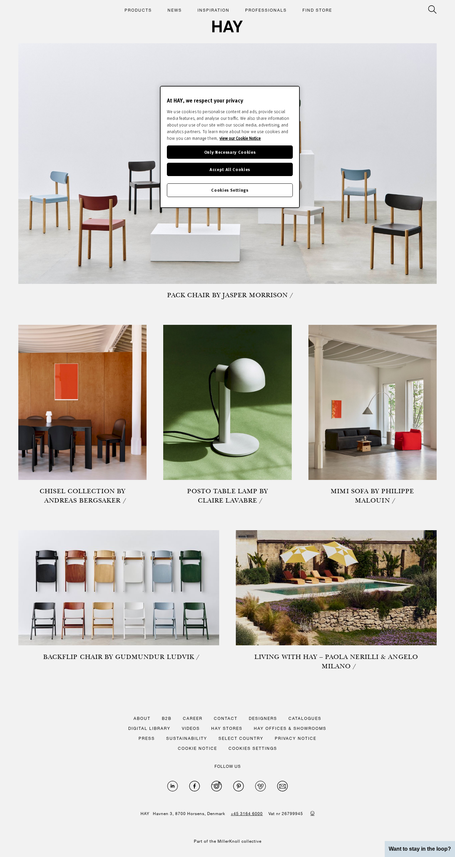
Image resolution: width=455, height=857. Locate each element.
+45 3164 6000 (247, 813)
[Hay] (227, 26)
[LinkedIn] (172, 786)
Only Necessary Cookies (229, 152)
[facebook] (194, 786)
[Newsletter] (282, 786)
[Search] (432, 9)
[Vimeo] (260, 786)
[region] (230, 147)
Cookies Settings (229, 190)
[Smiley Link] (312, 813)
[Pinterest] (238, 786)
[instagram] (216, 786)
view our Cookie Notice (240, 138)
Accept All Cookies (230, 169)
